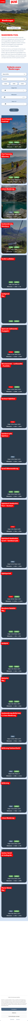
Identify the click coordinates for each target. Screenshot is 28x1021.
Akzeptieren (14, 1009)
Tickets (3, 1)
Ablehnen (14, 1012)
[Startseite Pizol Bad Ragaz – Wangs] (14, 2)
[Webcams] (23, 1)
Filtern (14, 110)
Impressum (18, 1019)
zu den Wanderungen (14, 28)
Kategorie (5, 79)
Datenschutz (12, 1019)
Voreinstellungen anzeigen (14, 1016)
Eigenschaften (6, 74)
